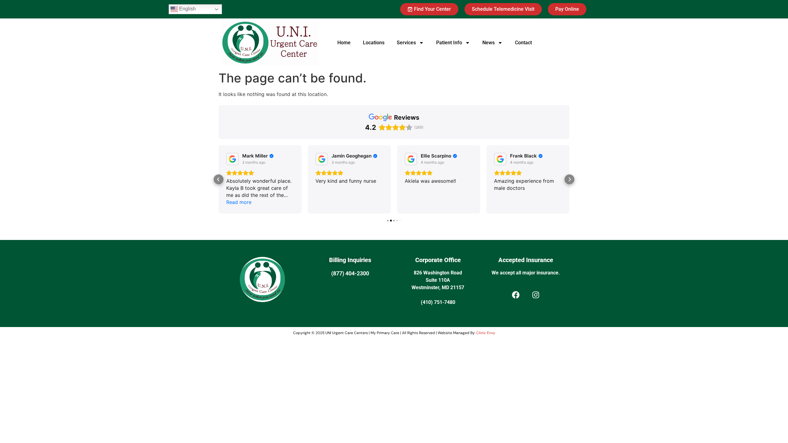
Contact (523, 43)
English (187, 8)
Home (344, 43)
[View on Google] (232, 159)
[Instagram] (535, 295)
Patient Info (449, 43)
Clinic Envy (485, 332)
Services (406, 43)
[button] (218, 179)
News (488, 43)
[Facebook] (515, 295)
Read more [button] (238, 202)
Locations (373, 43)
